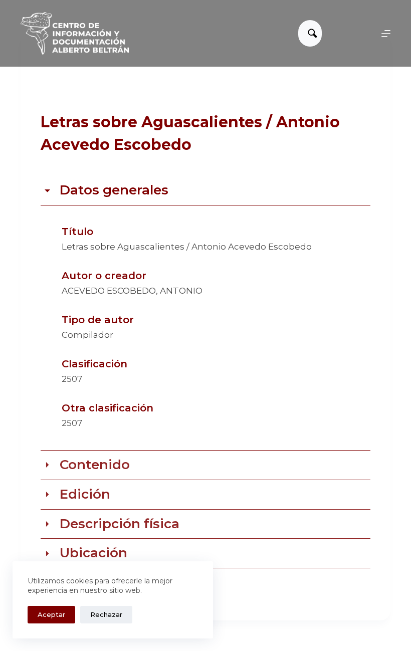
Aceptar (51, 614)
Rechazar (106, 614)
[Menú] (385, 33)
